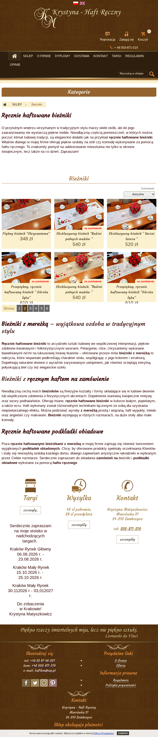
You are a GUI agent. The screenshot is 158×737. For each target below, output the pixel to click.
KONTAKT (100, 56)
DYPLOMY (62, 56)
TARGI (116, 56)
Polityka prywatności (121, 685)
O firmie (121, 661)
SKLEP (28, 56)
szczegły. (30, 510)
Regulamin (121, 680)
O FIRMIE (44, 56)
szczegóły (79, 525)
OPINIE (15, 64)
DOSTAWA (81, 56)
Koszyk (144, 36)
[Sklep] (14, 56)
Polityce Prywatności (103, 733)
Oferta (120, 666)
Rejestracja (107, 39)
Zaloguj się (126, 39)
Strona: (9, 308)
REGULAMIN (134, 56)
